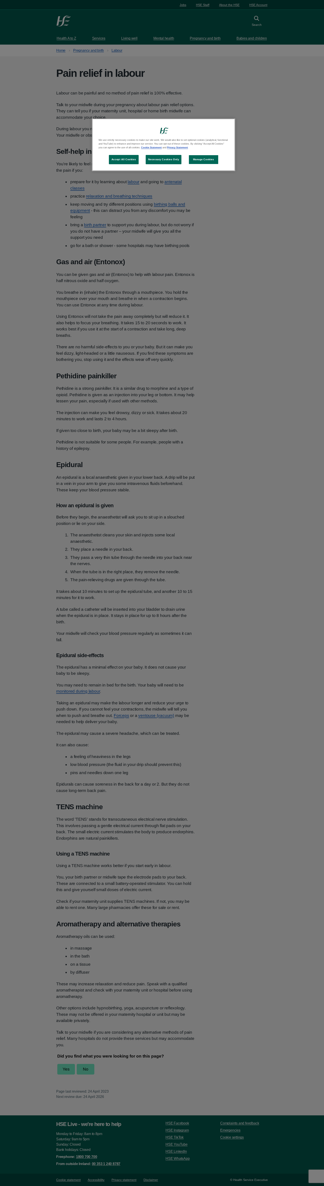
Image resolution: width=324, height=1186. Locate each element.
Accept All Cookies (124, 159)
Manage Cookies (203, 159)
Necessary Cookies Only (163, 159)
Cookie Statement (151, 147)
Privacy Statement (177, 147)
